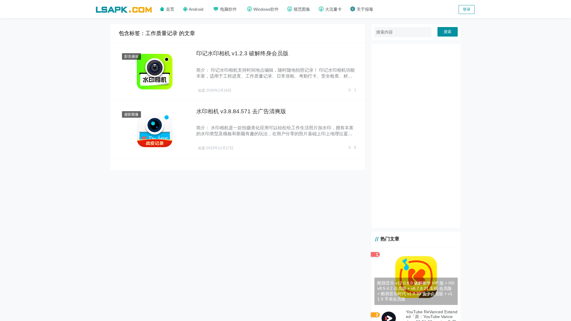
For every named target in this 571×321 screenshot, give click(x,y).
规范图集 (301, 9)
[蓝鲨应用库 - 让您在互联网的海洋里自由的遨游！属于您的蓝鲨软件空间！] (123, 8)
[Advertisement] (416, 136)
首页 (169, 9)
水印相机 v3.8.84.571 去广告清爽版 (241, 111)
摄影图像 (131, 114)
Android (195, 9)
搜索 (447, 31)
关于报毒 (364, 9)
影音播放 (131, 56)
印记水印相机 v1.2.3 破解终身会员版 (242, 53)
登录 (466, 9)
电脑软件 (228, 9)
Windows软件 (265, 9)
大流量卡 (333, 9)
